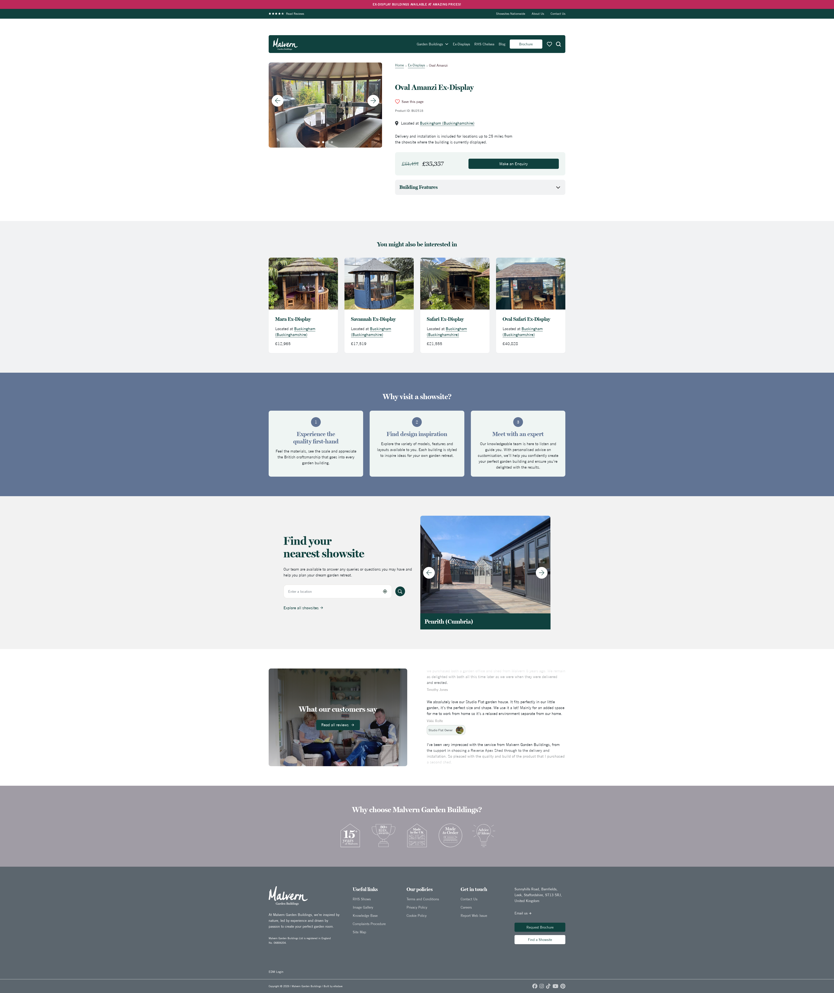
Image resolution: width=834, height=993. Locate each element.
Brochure (526, 44)
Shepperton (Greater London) (464, 621)
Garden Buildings (430, 44)
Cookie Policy (417, 915)
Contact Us (558, 14)
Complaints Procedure (369, 924)
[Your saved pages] (549, 44)
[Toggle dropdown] (446, 44)
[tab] (319, 142)
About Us (538, 14)
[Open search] (558, 44)
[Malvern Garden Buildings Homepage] (285, 44)
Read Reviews (295, 14)
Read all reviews (335, 724)
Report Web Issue (474, 915)
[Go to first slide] (373, 101)
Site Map (359, 932)
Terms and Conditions (423, 899)
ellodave (338, 986)
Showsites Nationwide (510, 14)
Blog (502, 44)
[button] (558, 44)
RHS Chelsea (484, 44)
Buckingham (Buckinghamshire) (447, 123)
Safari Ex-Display (445, 319)
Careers (466, 907)
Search (400, 591)
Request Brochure (540, 927)
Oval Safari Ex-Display (526, 319)
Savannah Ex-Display (373, 319)
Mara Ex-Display (293, 319)
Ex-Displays (461, 44)
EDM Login (276, 972)
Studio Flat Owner (441, 721)
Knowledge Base (365, 915)
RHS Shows (362, 899)
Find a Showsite (540, 939)
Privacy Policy (417, 907)
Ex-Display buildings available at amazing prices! (417, 4)
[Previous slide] (277, 101)
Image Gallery (363, 907)
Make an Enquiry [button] (513, 163)
